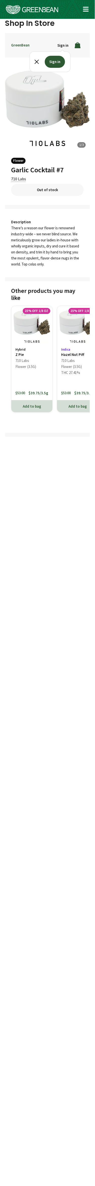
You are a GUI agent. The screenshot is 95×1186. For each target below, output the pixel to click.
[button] (86, 9)
